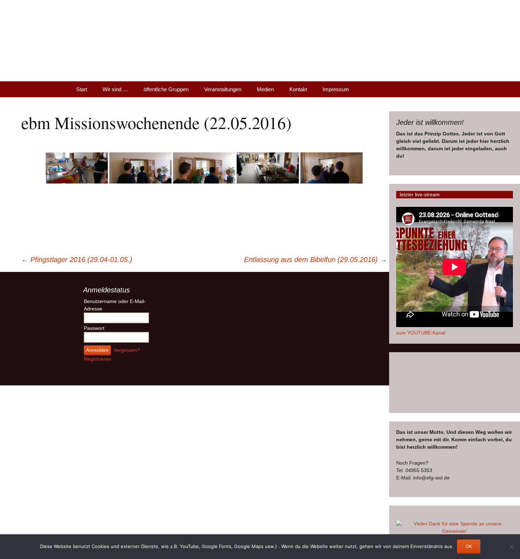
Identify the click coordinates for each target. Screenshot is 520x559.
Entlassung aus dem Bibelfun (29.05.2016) (315, 259)
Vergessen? (127, 350)
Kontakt (298, 89)
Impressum (336, 89)
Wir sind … (115, 89)
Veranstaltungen (222, 89)
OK (469, 546)
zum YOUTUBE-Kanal (420, 333)
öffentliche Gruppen (166, 89)
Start (81, 89)
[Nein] (511, 546)
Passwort (94, 328)
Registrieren (97, 359)
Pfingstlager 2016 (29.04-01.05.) (76, 259)
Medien (265, 89)
